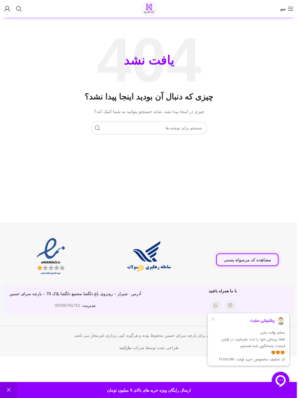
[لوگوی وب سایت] (149, 8)
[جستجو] (19, 9)
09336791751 (67, 305)
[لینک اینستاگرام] (230, 305)
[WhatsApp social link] (215, 305)
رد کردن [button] (8, 390)
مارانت (125, 347)
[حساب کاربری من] (7, 9)
